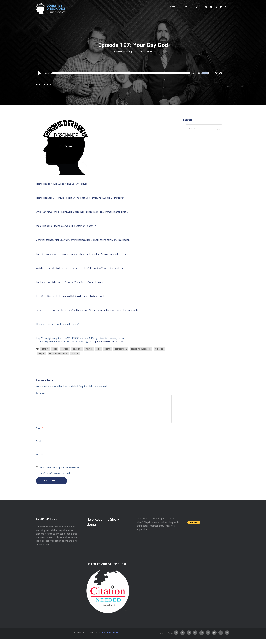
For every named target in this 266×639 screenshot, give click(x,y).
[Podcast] (216, 7)
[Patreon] (221, 7)
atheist (45, 349)
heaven (89, 349)
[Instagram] (201, 7)
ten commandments (58, 353)
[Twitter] (196, 7)
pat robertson (121, 349)
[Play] (39, 73)
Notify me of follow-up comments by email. (60, 467)
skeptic (41, 353)
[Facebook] (192, 7)
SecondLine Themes (109, 632)
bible (55, 349)
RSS (49, 84)
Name (39, 428)
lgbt (98, 349)
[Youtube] (211, 7)
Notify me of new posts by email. (55, 473)
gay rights (77, 349)
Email (39, 441)
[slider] (205, 74)
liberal (107, 349)
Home (173, 7)
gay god (64, 349)
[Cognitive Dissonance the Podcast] (50, 9)
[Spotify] (206, 7)
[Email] (227, 632)
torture (75, 353)
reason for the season (141, 349)
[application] (123, 73)
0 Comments (146, 51)
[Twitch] (226, 7)
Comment (41, 393)
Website (40, 454)
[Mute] (199, 73)
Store (184, 7)
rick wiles (159, 349)
